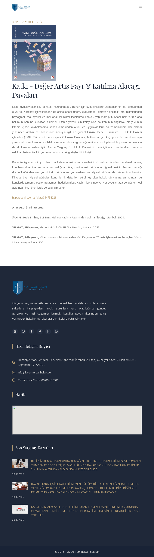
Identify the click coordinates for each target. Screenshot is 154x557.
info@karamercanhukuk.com (35, 372)
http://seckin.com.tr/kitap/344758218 (34, 197)
